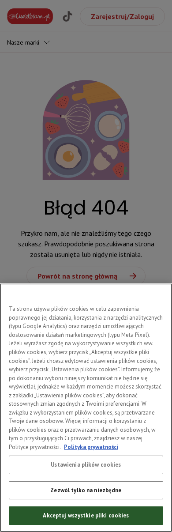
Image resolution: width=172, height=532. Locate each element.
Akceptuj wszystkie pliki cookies (86, 515)
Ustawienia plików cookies (86, 464)
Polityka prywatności (91, 447)
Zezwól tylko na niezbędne (85, 490)
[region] (86, 407)
